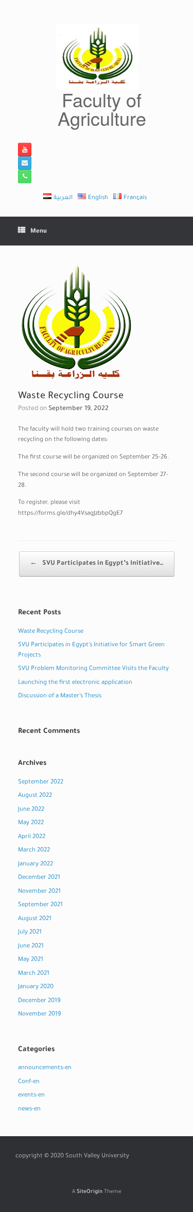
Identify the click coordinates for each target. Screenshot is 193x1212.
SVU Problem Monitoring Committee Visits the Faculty (93, 669)
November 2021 (39, 892)
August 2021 (34, 919)
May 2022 (31, 823)
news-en (29, 1109)
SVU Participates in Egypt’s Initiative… (97, 563)
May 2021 (30, 960)
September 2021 (40, 905)
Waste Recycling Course (50, 632)
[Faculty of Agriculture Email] (24, 163)
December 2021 (39, 878)
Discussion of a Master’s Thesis (59, 696)
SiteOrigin (89, 1192)
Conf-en (29, 1082)
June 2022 (31, 810)
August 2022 (35, 796)
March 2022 (34, 850)
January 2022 (35, 864)
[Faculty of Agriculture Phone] (24, 176)
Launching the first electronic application (75, 683)
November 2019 (39, 1014)
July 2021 (30, 932)
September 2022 (40, 782)
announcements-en (45, 1068)
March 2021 (33, 974)
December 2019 (39, 1001)
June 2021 (31, 946)
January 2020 (36, 987)
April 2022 (31, 837)
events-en (31, 1095)
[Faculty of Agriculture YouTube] (24, 149)
